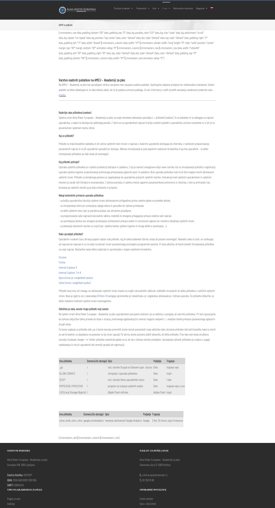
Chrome (62, 257)
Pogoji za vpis (13, 498)
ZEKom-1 (102, 296)
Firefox (62, 262)
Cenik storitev (146, 498)
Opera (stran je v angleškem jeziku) (76, 277)
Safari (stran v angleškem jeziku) (75, 282)
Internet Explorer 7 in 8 (70, 272)
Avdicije (11, 503)
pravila (62, 95)
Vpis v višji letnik (148, 503)
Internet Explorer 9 (68, 267)
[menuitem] (212, 8)
